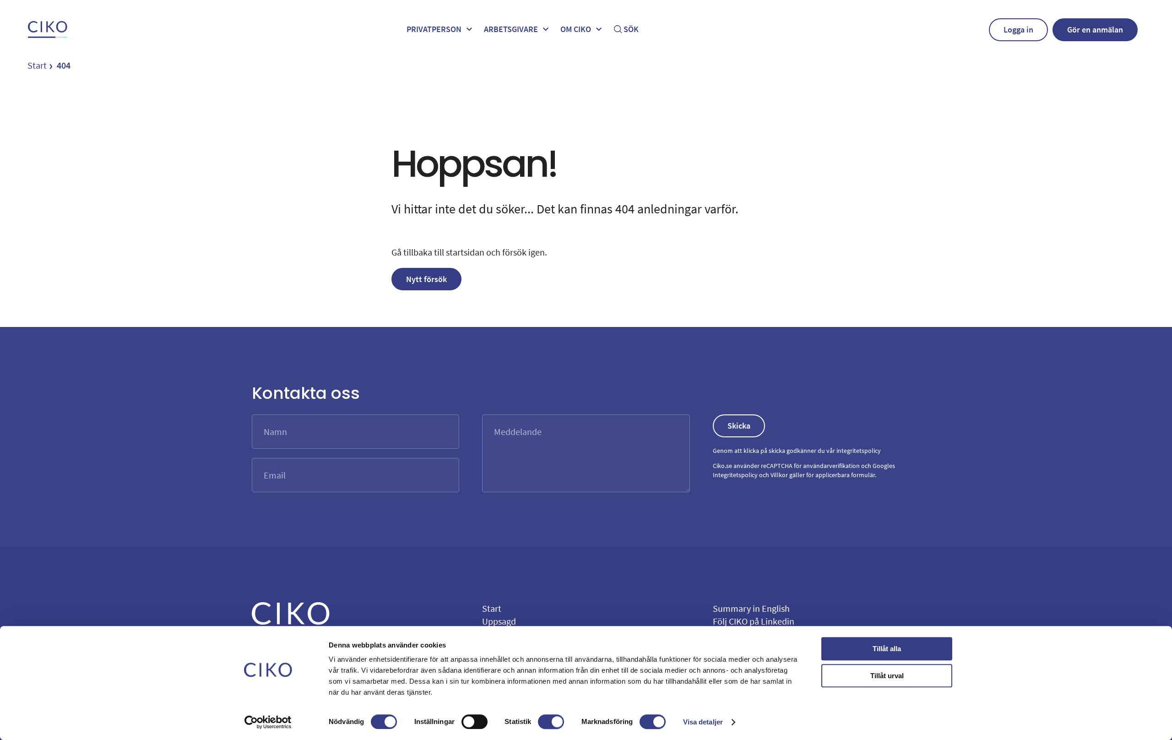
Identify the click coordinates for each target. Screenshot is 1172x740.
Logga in (1018, 29)
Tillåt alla (887, 649)
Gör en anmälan (1095, 29)
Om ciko (575, 29)
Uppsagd (499, 621)
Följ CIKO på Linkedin (753, 621)
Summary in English (751, 608)
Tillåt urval (887, 676)
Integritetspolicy (735, 475)
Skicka (738, 425)
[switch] (474, 721)
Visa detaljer (703, 722)
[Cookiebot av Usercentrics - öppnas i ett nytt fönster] (268, 722)
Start (37, 65)
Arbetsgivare (511, 29)
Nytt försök (426, 279)
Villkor (779, 475)
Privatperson (434, 29)
